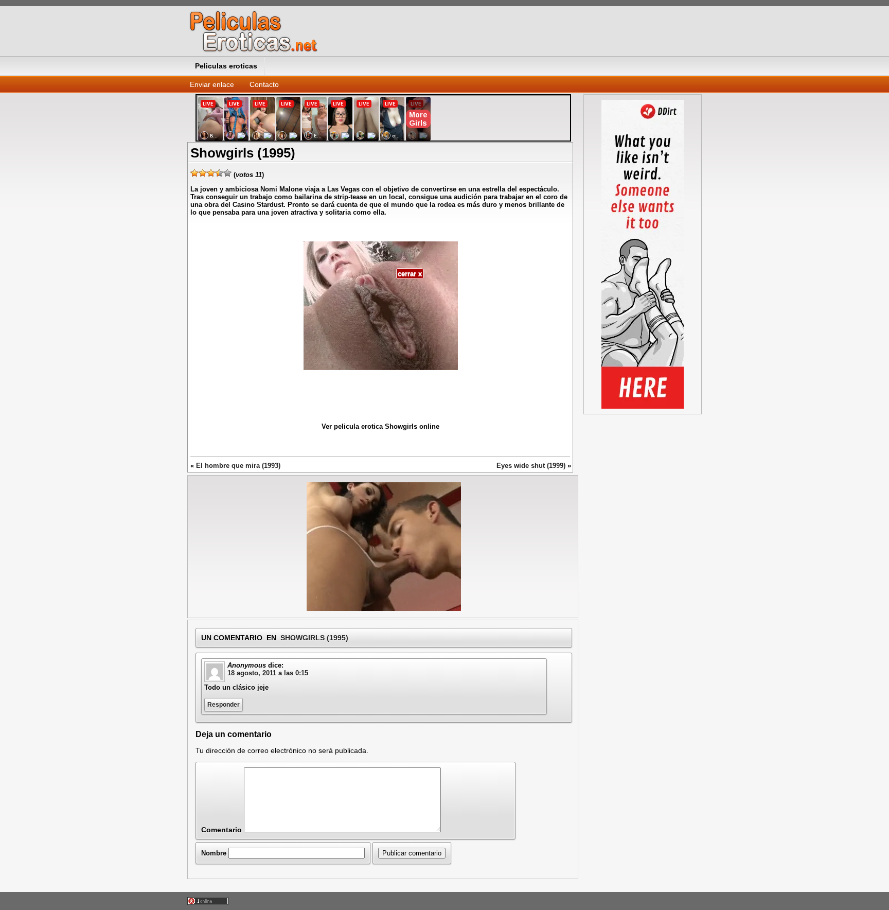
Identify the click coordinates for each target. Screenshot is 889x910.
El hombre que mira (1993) (238, 465)
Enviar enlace (212, 84)
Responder (223, 704)
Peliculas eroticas (226, 66)
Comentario (221, 830)
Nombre (213, 853)
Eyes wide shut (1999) (530, 465)
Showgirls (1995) (314, 638)
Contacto (264, 84)
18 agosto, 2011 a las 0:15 (267, 673)
